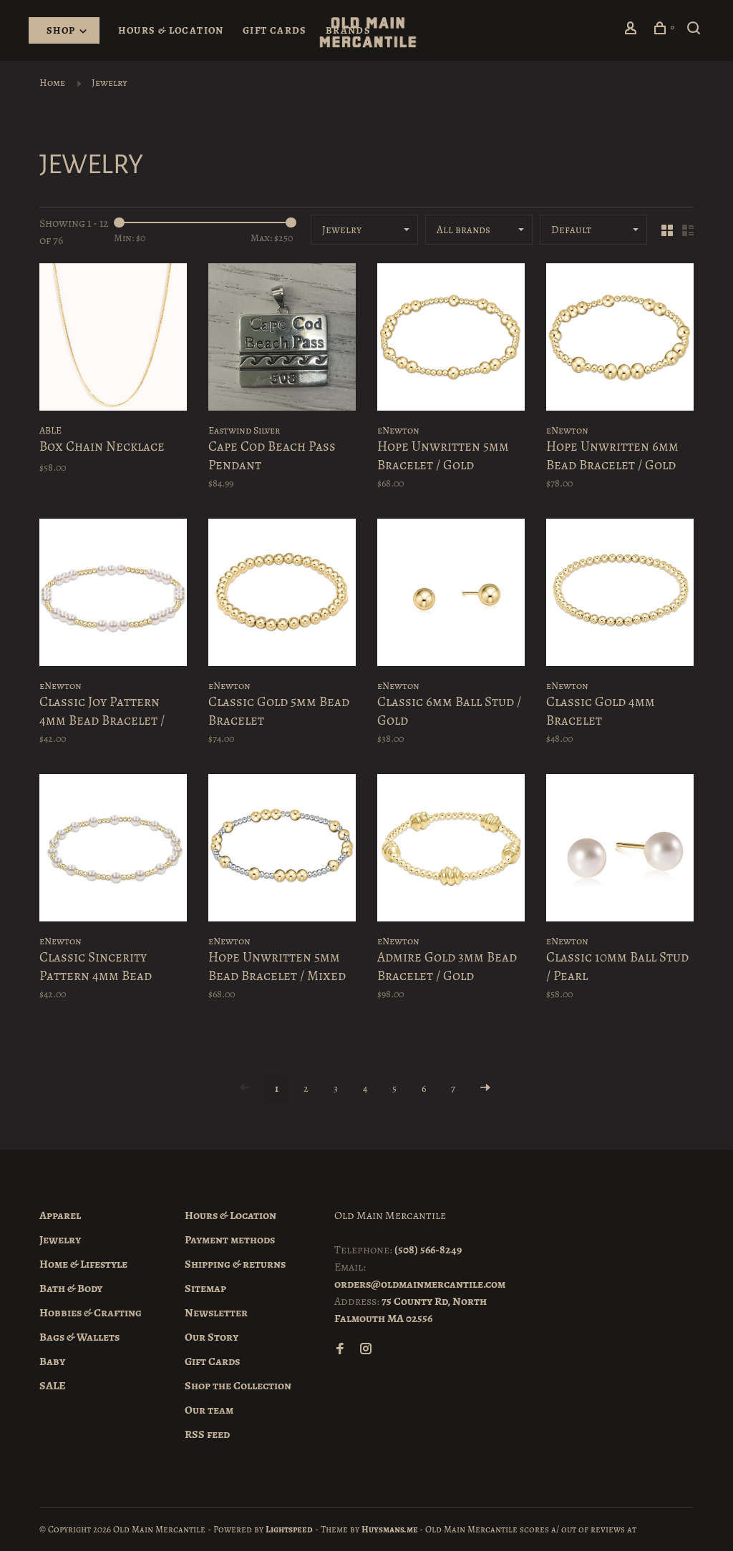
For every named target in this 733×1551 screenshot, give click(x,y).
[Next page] (485, 1088)
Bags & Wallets (79, 1337)
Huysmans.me (390, 1529)
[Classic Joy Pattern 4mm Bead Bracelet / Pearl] (113, 595)
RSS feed (207, 1434)
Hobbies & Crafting (90, 1313)
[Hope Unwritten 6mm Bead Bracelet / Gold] (620, 339)
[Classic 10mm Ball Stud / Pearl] (620, 850)
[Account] (632, 30)
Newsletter (216, 1313)
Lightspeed (289, 1529)
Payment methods (230, 1240)
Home (52, 82)
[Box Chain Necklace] (113, 339)
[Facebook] (340, 1350)
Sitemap (205, 1288)
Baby (52, 1361)
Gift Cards (275, 30)
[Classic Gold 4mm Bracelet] (620, 595)
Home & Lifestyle (83, 1264)
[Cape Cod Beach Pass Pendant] (282, 339)
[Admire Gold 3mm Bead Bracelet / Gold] (451, 850)
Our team (209, 1410)
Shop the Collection (238, 1386)
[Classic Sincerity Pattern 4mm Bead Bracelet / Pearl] (113, 850)
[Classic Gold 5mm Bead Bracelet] (282, 595)
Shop (62, 30)
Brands (348, 30)
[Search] (695, 30)
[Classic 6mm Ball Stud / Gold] (451, 595)
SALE (52, 1386)
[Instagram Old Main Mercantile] (366, 1350)
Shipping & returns (235, 1264)
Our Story (211, 1337)
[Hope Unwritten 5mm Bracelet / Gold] (451, 339)
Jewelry (109, 82)
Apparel (60, 1215)
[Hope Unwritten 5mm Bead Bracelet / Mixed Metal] (282, 850)
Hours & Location (170, 30)
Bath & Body (70, 1288)
